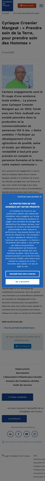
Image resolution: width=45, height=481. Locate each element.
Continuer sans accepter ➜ (30, 196)
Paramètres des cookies (23, 274)
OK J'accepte (22, 282)
